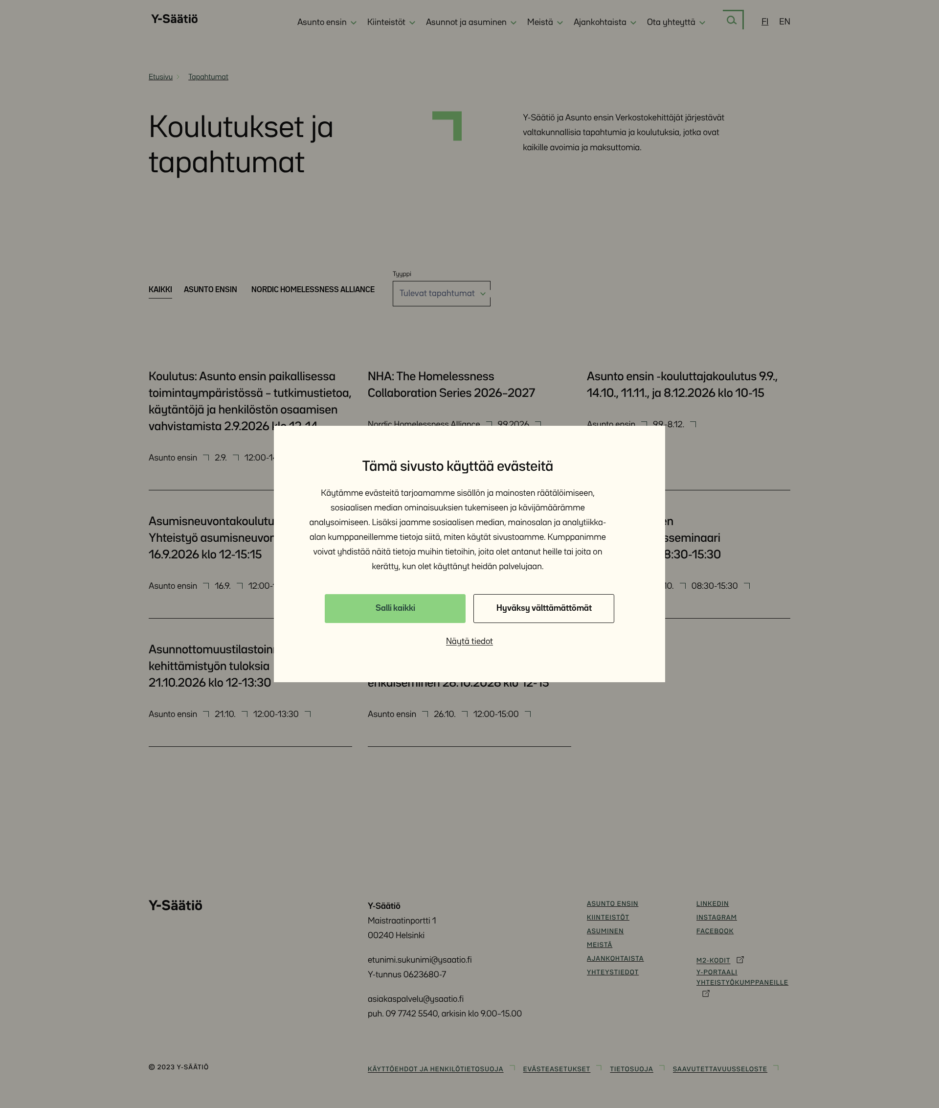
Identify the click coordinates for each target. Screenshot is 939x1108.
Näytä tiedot (469, 642)
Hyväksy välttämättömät (544, 608)
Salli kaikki (395, 608)
